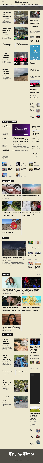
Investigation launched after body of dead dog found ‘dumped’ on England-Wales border (11, 214)
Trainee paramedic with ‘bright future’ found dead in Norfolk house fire (22, 45)
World (7, 4)
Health (36, 4)
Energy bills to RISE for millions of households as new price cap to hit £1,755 (24, 174)
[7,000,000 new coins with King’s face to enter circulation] (11, 189)
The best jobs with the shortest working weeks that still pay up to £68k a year (36, 134)
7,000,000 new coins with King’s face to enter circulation (11, 196)
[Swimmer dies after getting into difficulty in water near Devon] (21, 74)
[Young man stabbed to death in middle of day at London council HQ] (21, 33)
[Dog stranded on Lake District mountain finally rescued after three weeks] (38, 431)
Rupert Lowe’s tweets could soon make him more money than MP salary (34, 64)
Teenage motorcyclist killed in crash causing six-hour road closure (34, 91)
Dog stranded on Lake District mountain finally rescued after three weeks (32, 431)
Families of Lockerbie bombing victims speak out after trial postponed (35, 70)
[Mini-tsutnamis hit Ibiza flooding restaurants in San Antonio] (32, 37)
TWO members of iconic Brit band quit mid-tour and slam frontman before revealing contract (30, 291)
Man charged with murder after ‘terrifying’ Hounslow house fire (32, 117)
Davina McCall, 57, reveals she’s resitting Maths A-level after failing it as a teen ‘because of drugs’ (11, 291)
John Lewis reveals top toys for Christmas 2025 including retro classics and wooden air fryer (36, 154)
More (40, 121)
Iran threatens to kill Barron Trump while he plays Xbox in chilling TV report (35, 349)
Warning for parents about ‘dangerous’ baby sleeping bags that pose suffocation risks (6, 125)
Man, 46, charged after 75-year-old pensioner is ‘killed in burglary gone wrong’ (32, 111)
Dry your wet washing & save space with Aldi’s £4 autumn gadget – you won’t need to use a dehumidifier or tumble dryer (11, 174)
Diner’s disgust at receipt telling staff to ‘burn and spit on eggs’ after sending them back (31, 214)
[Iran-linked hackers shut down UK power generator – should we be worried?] (38, 442)
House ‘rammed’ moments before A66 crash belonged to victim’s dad (6, 56)
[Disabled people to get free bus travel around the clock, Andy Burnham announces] (38, 253)
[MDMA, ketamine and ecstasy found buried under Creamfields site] (21, 361)
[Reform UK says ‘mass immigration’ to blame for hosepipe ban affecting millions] (38, 263)
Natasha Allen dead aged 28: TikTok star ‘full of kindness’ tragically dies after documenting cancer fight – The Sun (11, 327)
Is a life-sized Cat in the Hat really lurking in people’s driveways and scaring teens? (38, 40)
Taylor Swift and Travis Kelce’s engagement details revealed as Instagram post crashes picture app (11, 309)
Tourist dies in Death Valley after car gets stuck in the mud (11, 231)
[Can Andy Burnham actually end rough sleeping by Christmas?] (30, 253)
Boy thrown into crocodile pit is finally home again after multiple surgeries (6, 14)
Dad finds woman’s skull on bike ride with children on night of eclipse (7, 399)
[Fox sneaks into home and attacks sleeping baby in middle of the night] (32, 362)
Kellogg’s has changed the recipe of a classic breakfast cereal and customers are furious (37, 169)
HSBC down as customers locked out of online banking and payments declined (11, 169)
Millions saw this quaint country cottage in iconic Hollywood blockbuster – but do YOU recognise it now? (37, 163)
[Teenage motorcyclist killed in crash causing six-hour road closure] (35, 83)
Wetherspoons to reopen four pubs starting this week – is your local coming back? (6, 149)
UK (4, 4)
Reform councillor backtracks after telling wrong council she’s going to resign (37, 246)
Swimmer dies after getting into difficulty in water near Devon (6, 72)
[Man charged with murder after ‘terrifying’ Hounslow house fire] (38, 116)
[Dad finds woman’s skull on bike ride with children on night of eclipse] (21, 402)
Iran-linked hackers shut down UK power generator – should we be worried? (32, 442)
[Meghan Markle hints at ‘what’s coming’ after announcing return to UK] (21, 386)
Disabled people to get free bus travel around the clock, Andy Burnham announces (37, 257)
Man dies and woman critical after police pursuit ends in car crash (35, 75)
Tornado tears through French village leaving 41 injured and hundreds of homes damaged (32, 105)
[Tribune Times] (21, 1)
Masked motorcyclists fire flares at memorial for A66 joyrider (30, 196)
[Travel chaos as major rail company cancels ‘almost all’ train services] (38, 436)
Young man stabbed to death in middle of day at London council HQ (6, 30)
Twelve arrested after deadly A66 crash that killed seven (7, 372)
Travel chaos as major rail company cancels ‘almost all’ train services (32, 437)
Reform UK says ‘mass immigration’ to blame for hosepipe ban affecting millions (37, 267)
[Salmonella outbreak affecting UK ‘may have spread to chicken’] (21, 345)
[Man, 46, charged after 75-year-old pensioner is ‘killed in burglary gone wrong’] (38, 111)
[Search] (40, 2)
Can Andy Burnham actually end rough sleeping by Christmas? (30, 257)
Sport (28, 4)
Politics (13, 4)
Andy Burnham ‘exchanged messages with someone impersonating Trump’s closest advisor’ (30, 267)
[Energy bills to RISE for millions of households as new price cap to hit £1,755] (18, 175)
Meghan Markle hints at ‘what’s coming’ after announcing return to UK (6, 383)
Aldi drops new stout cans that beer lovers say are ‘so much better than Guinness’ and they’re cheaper (11, 163)
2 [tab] (15, 49)
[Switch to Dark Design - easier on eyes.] (38, 1)
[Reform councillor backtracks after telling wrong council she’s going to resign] (38, 242)
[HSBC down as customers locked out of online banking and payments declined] (4, 169)
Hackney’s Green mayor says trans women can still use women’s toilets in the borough (30, 246)
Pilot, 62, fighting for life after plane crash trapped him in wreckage (35, 416)
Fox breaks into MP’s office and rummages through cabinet (7, 45)
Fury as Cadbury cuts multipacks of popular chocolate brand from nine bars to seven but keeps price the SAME (21, 140)
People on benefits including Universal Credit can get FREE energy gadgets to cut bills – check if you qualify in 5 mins (24, 163)
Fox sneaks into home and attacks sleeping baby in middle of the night (32, 366)
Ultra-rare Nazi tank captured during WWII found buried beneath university (21, 372)
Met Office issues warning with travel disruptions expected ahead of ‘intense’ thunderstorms (35, 22)
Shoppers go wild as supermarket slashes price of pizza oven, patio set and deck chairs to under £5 (24, 169)
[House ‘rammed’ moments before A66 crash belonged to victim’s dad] (21, 58)
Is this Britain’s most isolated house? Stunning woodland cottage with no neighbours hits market (36, 140)
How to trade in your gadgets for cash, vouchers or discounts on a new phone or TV (6, 137)
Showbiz (23, 4)
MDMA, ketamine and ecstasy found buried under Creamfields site (7, 358)
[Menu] (3, 2)
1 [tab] (14, 49)
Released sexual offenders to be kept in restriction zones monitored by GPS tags (13, 258)
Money (18, 4)
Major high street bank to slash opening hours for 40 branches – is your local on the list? (36, 147)
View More (39, 274)
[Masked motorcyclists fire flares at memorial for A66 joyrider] (31, 189)
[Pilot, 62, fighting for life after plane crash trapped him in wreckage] (35, 409)
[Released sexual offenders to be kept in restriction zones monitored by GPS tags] (14, 248)
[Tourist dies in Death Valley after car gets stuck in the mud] (11, 224)
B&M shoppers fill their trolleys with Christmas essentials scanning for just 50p (36, 127)
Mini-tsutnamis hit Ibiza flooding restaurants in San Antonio (32, 40)
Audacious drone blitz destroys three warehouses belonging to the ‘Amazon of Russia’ (38, 366)
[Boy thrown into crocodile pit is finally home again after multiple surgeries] (21, 17)
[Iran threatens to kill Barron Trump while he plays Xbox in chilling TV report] (35, 342)
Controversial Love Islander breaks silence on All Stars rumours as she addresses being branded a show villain (31, 309)
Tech (32, 4)
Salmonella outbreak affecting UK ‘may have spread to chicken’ (6, 342)
